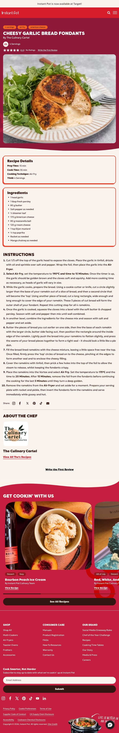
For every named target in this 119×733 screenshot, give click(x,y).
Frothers (7, 650)
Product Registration (53, 635)
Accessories (9, 655)
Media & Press (89, 655)
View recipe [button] (11, 588)
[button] (108, 12)
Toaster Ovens (10, 645)
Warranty (48, 650)
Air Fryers (8, 640)
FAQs (45, 640)
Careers (86, 660)
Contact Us (48, 655)
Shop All (7, 630)
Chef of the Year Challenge (96, 635)
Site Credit (52, 724)
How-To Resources (52, 645)
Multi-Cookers (10, 635)
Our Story (87, 650)
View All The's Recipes (17, 457)
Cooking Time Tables (93, 645)
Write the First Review (47, 50)
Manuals (47, 630)
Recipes (86, 640)
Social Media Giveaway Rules (97, 630)
